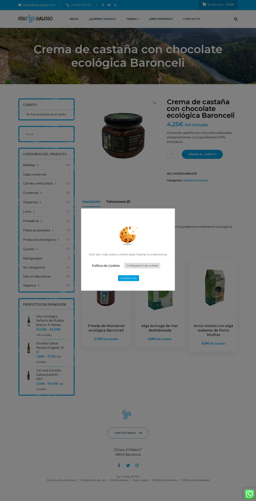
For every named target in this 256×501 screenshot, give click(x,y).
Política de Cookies (106, 265)
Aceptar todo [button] (128, 278)
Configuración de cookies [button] (142, 265)
